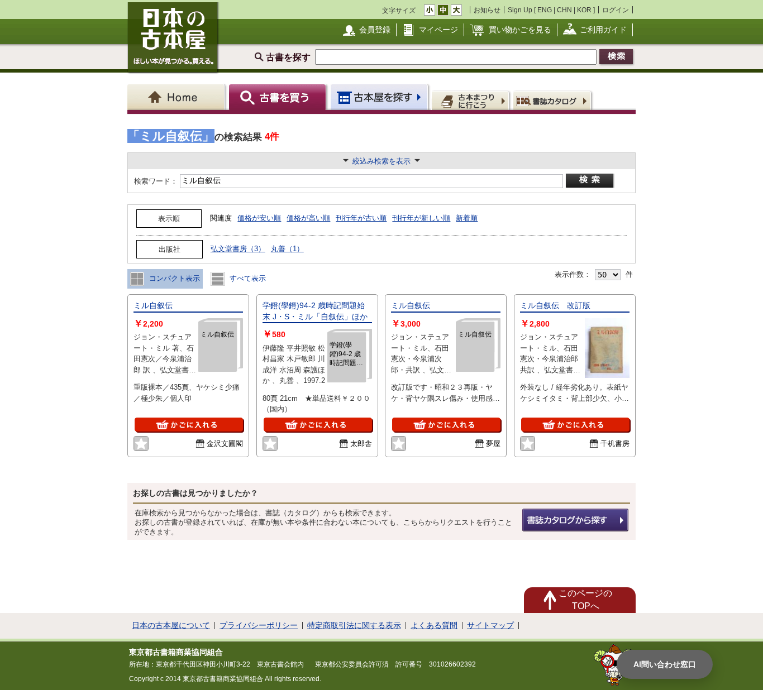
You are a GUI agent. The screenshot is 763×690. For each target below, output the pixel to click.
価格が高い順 (308, 218)
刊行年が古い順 (361, 218)
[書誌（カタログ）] (554, 100)
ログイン (615, 9)
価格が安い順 (259, 218)
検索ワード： (155, 181)
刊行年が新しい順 (421, 218)
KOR (584, 9)
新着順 (467, 218)
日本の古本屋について (171, 625)
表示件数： (573, 274)
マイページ (438, 29)
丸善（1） (287, 249)
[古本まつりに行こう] (472, 100)
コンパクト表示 (173, 278)
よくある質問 (434, 625)
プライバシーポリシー (259, 625)
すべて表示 (246, 278)
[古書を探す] (279, 97)
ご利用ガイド (603, 29)
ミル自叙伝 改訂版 (555, 305)
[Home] (177, 97)
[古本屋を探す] (380, 97)
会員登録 (374, 29)
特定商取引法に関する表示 (354, 625)
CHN (564, 9)
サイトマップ (490, 625)
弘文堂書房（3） (238, 249)
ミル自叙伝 (153, 305)
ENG (544, 9)
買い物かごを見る (520, 29)
